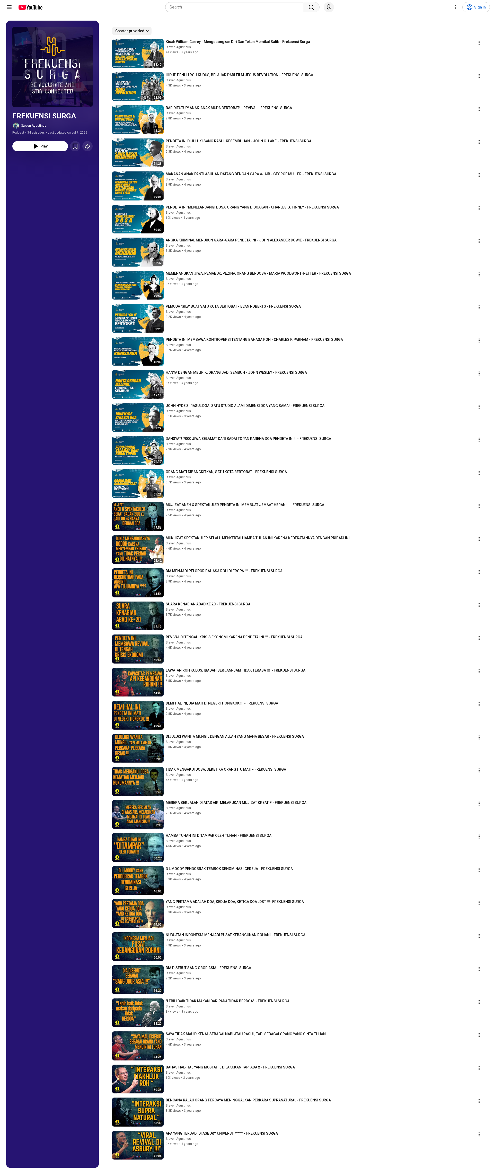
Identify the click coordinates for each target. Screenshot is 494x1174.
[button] (52, 67)
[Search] (311, 7)
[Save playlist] (75, 146)
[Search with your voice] (329, 7)
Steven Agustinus (33, 125)
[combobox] (236, 7)
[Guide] (9, 7)
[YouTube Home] (30, 7)
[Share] (87, 146)
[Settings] (455, 7)
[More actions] (479, 43)
